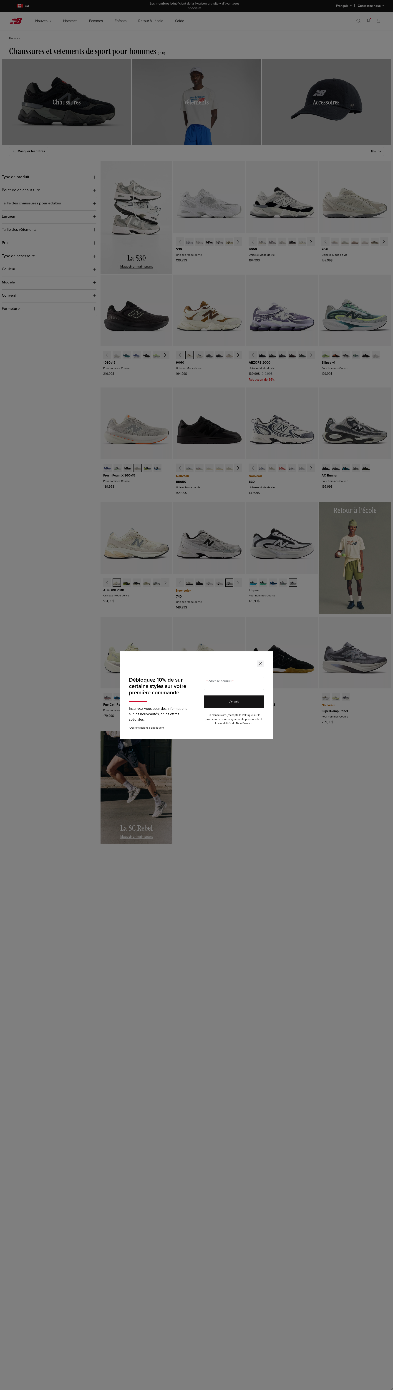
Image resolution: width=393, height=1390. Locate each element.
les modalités (223, 723)
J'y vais (234, 701)
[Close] (260, 663)
